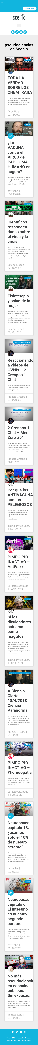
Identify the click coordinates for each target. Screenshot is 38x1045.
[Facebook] (13, 32)
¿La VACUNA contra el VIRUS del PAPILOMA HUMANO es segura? (19, 157)
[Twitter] (17, 32)
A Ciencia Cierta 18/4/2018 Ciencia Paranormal (18, 701)
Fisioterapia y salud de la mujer (19, 301)
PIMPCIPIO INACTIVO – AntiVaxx (19, 562)
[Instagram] (25, 32)
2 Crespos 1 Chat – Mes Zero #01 (18, 432)
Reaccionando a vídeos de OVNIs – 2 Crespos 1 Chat (20, 370)
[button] (19, 25)
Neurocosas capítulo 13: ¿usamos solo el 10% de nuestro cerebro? (18, 834)
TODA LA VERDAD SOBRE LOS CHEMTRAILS (20, 85)
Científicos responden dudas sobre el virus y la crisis (19, 232)
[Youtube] (21, 32)
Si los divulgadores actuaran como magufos (19, 627)
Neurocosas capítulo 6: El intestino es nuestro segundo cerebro (18, 911)
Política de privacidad (23, 1040)
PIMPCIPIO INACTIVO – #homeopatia (20, 767)
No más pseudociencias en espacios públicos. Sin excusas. (22, 986)
